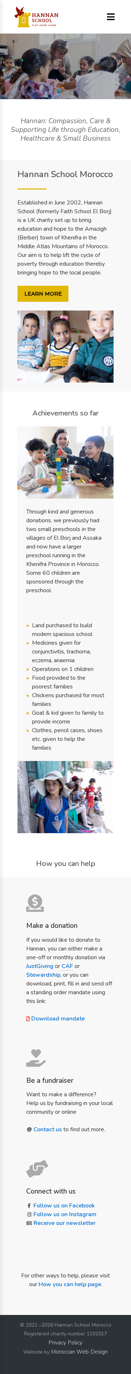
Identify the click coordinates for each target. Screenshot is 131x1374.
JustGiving (39, 966)
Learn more (43, 293)
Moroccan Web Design (79, 1351)
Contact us (47, 1129)
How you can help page (70, 1284)
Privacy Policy (65, 1342)
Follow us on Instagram (64, 1214)
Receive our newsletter (64, 1223)
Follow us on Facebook (64, 1206)
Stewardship (43, 975)
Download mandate (58, 1019)
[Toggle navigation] (110, 17)
